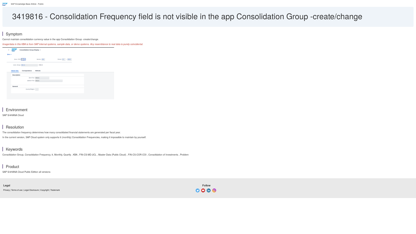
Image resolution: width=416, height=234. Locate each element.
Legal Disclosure (31, 189)
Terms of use (16, 189)
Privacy (6, 189)
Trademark (55, 189)
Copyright (44, 189)
